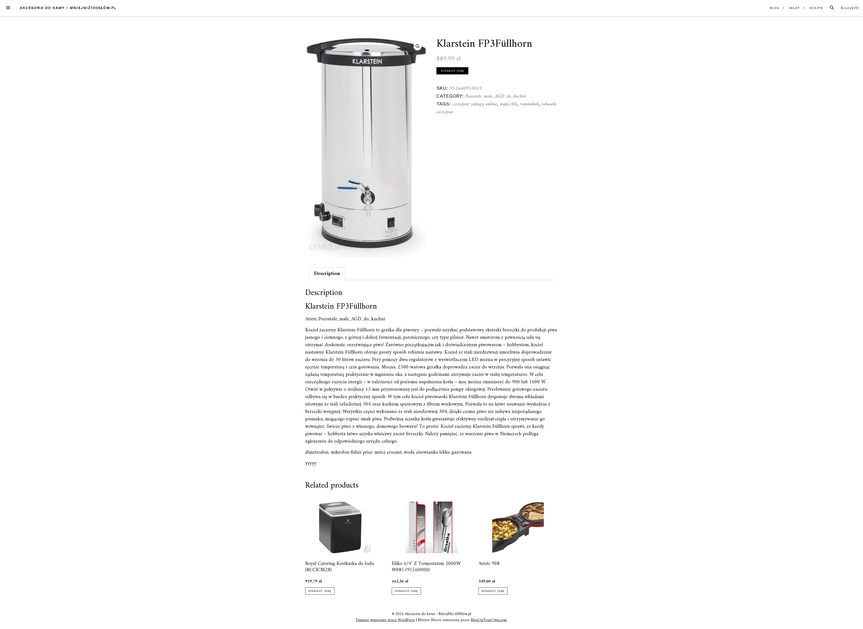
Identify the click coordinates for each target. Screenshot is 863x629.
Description (327, 273)
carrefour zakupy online (475, 104)
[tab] (327, 273)
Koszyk (816, 8)
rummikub (529, 104)
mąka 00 (508, 104)
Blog (774, 8)
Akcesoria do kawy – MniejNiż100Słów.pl (68, 8)
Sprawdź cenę (452, 70)
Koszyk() (850, 8)
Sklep (794, 8)
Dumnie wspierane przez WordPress (385, 620)
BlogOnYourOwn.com (489, 620)
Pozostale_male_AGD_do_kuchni (495, 96)
